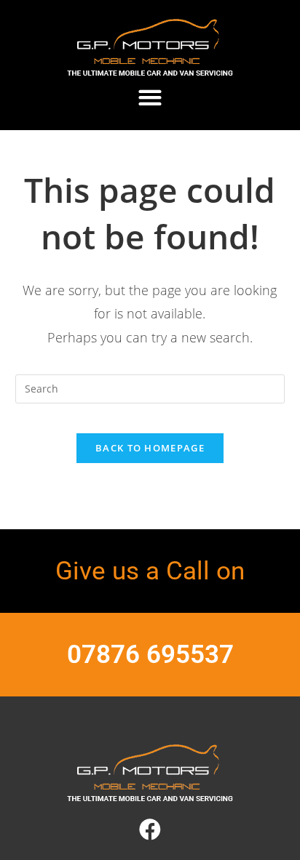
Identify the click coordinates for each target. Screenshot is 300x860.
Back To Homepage (150, 447)
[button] (150, 97)
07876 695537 (150, 655)
